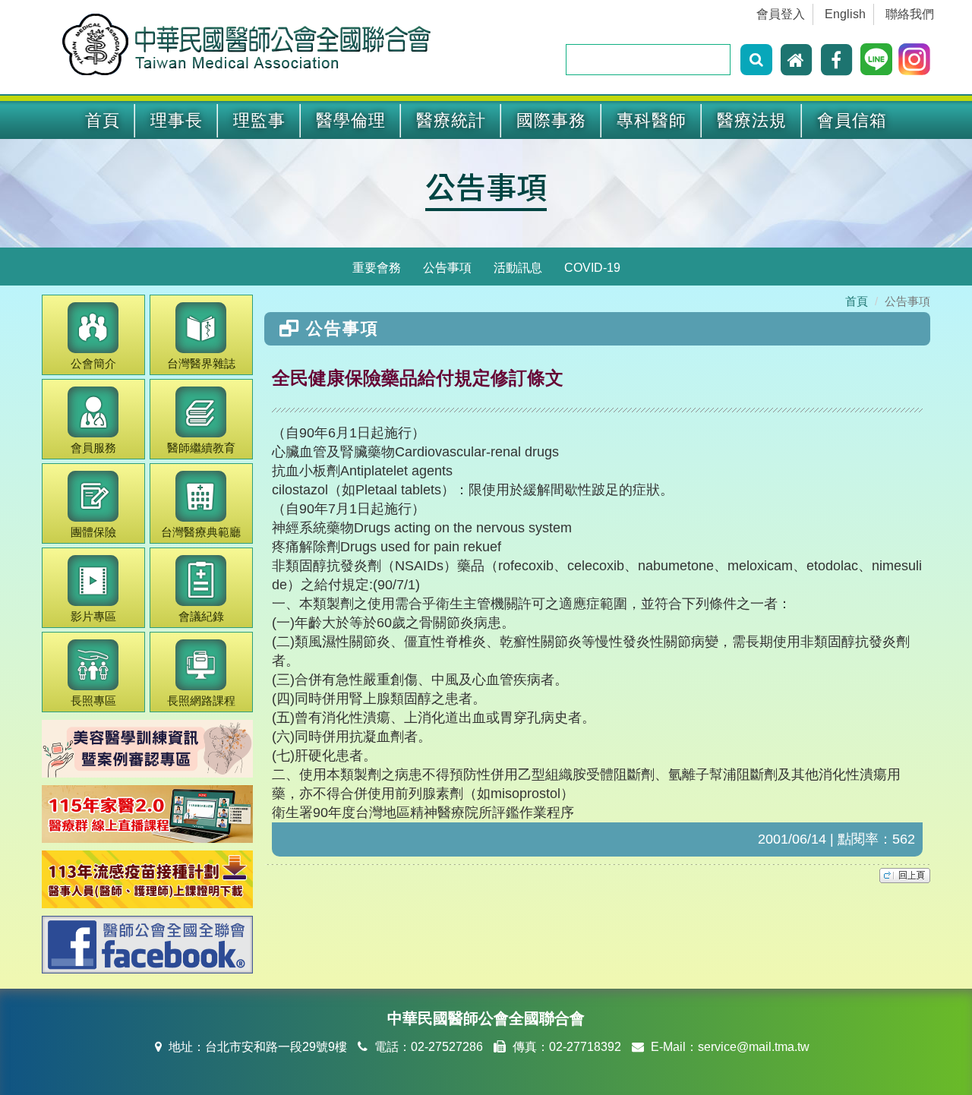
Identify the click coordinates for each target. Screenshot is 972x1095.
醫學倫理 (351, 120)
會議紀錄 (201, 616)
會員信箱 (852, 120)
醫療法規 (752, 120)
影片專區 (93, 616)
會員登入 (780, 14)
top (904, 875)
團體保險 (93, 531)
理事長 (176, 120)
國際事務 (551, 120)
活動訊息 (518, 267)
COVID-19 (592, 267)
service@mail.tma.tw (753, 1046)
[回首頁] (798, 59)
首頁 (102, 120)
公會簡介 (93, 363)
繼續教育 (201, 447)
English (845, 14)
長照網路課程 (201, 700)
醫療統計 (451, 120)
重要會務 (376, 267)
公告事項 (447, 267)
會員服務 (93, 447)
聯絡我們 (909, 14)
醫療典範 (201, 531)
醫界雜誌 (201, 363)
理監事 (259, 120)
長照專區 (93, 700)
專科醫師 (651, 120)
